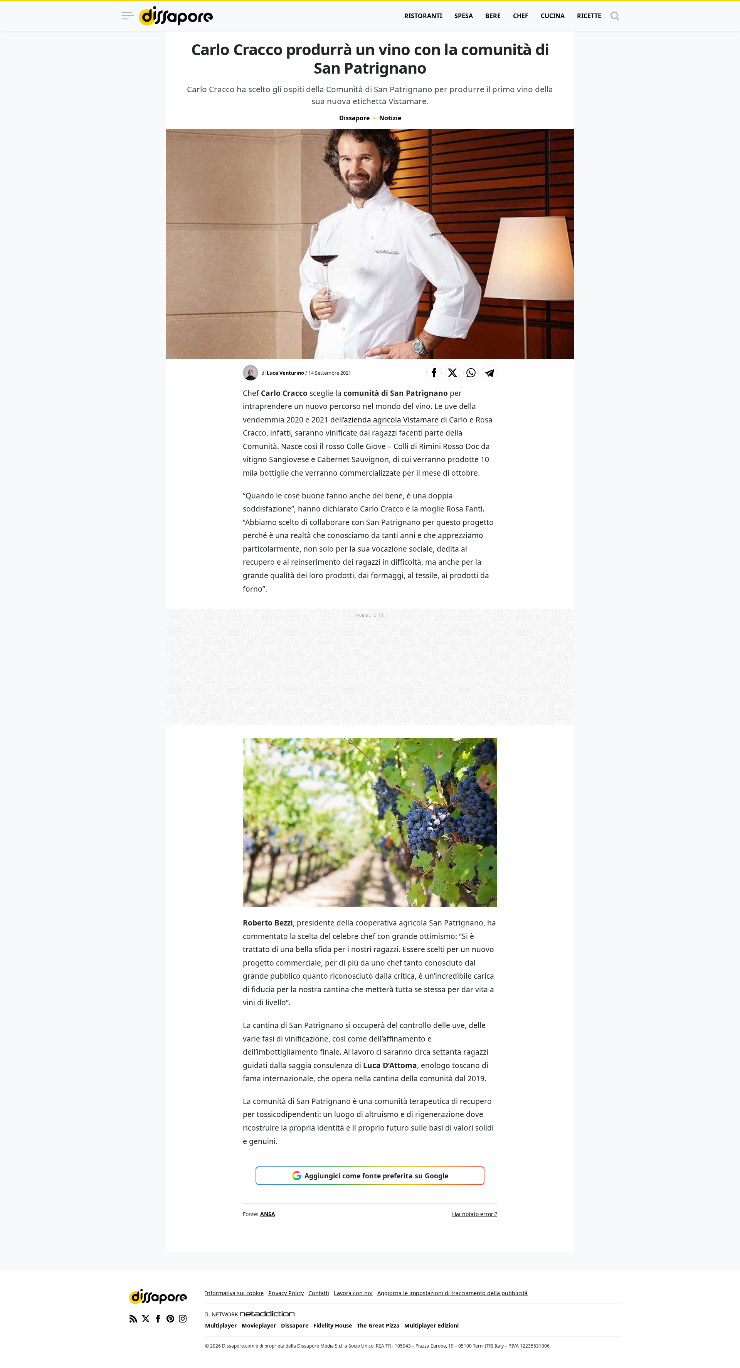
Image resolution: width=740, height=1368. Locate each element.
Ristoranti (423, 16)
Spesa (463, 16)
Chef (520, 16)
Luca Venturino (285, 372)
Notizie (390, 118)
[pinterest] (170, 1318)
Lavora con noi (353, 1293)
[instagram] (183, 1318)
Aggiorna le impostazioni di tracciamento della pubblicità (452, 1293)
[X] (146, 1318)
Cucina (553, 16)
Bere (493, 16)
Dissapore (354, 118)
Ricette (589, 16)
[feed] (133, 1318)
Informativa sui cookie (234, 1293)
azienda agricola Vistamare (391, 419)
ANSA (267, 1214)
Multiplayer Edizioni (431, 1325)
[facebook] (158, 1318)
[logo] (176, 15)
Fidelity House (332, 1325)
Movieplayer (259, 1325)
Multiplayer (221, 1325)
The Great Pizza (378, 1325)
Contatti (318, 1293)
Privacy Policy (286, 1293)
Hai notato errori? (474, 1214)
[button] (434, 372)
